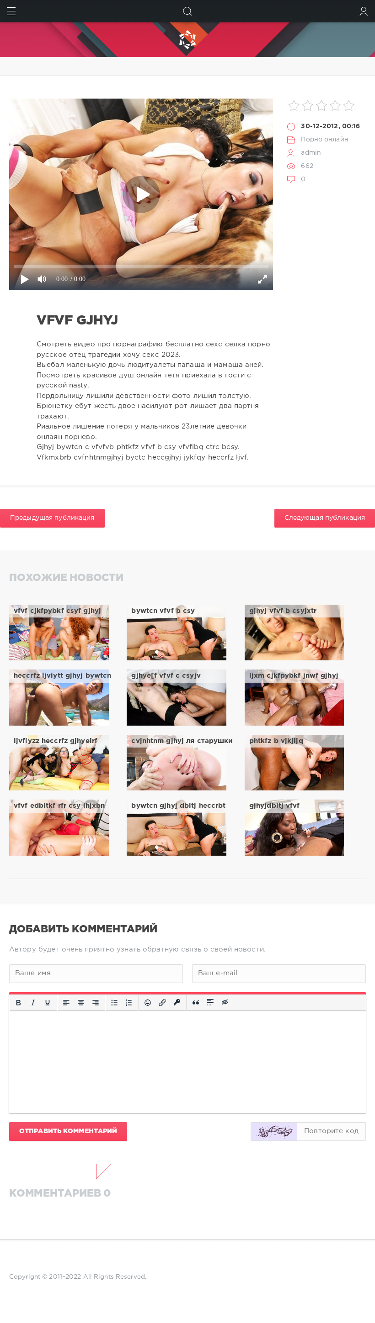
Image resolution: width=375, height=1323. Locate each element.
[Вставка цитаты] (195, 1003)
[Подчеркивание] (47, 1003)
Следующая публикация (324, 518)
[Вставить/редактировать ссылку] (162, 1003)
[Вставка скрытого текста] (225, 1003)
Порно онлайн (324, 139)
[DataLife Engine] (187, 39)
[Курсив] (33, 1003)
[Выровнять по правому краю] (95, 1003)
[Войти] (364, 11)
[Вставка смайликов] (147, 1003)
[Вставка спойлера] (210, 1003)
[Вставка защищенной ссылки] (177, 1003)
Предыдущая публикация (52, 518)
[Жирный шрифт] (18, 1003)
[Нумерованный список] (129, 1003)
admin (311, 153)
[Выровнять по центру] (81, 1003)
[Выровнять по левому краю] (66, 1003)
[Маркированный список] (114, 1003)
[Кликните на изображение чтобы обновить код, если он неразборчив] (274, 1131)
